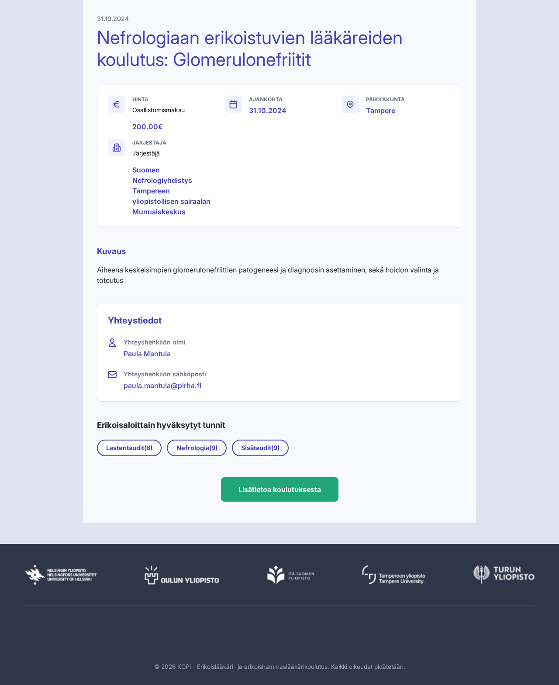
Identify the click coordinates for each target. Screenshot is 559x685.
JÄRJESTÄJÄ (149, 142)
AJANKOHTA (266, 99)
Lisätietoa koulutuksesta (279, 489)
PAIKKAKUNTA (385, 99)
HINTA (140, 99)
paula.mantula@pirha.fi (162, 385)
